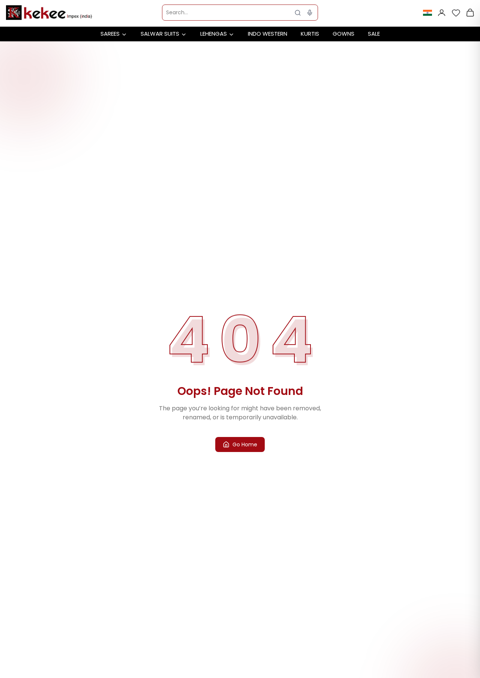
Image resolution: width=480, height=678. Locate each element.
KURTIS (310, 34)
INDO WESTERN (267, 34)
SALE (374, 34)
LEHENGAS (213, 34)
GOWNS (343, 34)
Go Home (244, 444)
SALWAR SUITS (160, 34)
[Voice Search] (310, 13)
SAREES (110, 34)
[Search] (298, 13)
